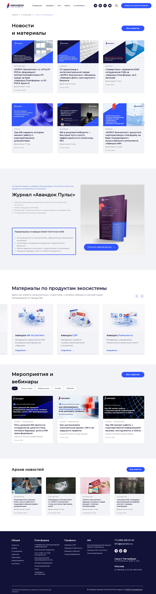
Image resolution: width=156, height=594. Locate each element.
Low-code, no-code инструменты (42, 554)
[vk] (105, 5)
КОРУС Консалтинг (134, 590)
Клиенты (15, 554)
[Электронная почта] (110, 5)
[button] (116, 5)
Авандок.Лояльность (73, 548)
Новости (15, 545)
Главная (15, 15)
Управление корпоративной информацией (46, 546)
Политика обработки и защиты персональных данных (31, 591)
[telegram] (95, 5)
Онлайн (58, 388)
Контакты (16, 564)
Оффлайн (70, 388)
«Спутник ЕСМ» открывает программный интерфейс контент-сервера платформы (128, 503)
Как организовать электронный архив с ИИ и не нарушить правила (77, 428)
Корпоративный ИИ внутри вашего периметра (99, 546)
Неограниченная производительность (43, 559)
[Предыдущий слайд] (137, 296)
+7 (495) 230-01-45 (124, 540)
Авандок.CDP (70, 545)
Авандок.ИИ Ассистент (97, 550)
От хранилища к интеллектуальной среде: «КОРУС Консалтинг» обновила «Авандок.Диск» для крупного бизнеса (77, 75)
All (15, 388)
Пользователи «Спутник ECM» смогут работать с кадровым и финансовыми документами (26, 503)
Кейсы (67, 6)
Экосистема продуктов (44, 550)
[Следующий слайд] (142, 296)
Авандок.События (71, 551)
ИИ (59, 6)
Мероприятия (18, 560)
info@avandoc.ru (124, 544)
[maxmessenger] (100, 5)
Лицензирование (42, 566)
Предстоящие (27, 388)
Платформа (37, 6)
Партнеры (16, 557)
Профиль (50, 6)
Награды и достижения (39, 573)
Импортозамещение (43, 563)
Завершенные (43, 388)
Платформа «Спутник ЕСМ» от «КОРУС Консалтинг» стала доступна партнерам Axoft (60, 503)
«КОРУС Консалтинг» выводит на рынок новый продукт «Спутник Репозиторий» (94, 503)
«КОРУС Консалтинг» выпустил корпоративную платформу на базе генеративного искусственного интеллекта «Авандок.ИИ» (123, 138)
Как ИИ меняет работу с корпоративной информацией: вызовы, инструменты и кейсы (123, 428)
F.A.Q (36, 569)
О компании (78, 6)
